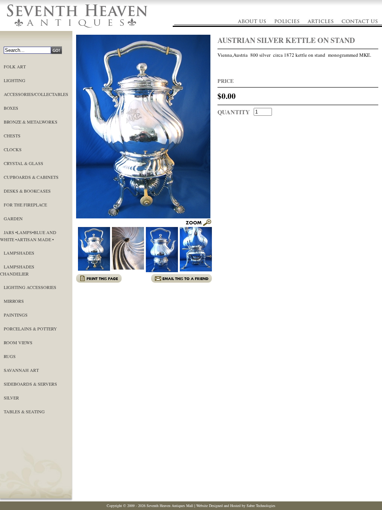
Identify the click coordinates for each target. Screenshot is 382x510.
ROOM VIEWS (18, 342)
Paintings (16, 315)
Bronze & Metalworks (30, 122)
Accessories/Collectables (36, 94)
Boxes (11, 108)
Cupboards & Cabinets (31, 177)
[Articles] (320, 28)
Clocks (13, 149)
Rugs (10, 356)
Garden (13, 218)
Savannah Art (21, 370)
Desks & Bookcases (27, 191)
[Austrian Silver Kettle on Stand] (198, 224)
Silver (11, 398)
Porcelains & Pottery (30, 329)
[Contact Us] (359, 28)
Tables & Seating (24, 411)
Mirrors (14, 301)
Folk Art (15, 66)
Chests (12, 136)
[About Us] (251, 28)
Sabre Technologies (261, 505)
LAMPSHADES (19, 253)
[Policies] (287, 28)
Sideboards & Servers (30, 384)
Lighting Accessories (30, 287)
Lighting (14, 80)
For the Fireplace (25, 205)
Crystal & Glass (23, 163)
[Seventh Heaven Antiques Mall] (77, 28)
